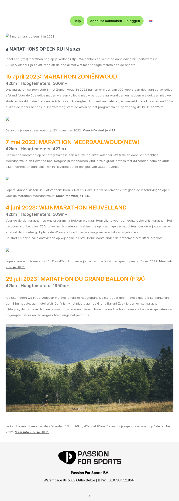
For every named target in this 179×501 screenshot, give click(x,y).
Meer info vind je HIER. (32, 432)
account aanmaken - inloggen (115, 21)
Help (77, 21)
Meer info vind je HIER (99, 130)
